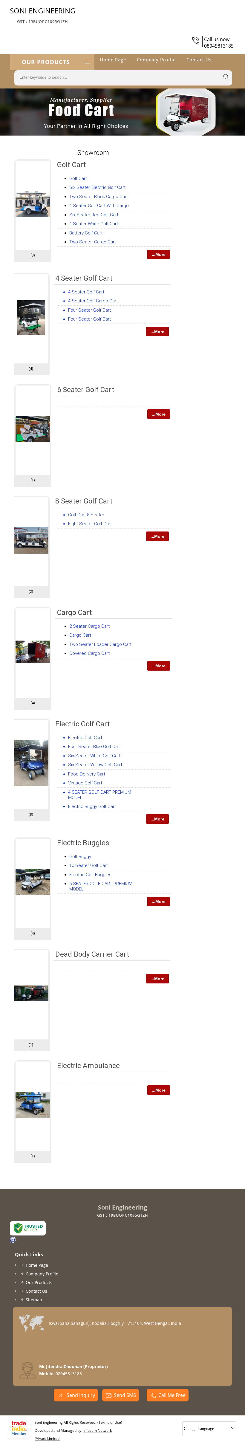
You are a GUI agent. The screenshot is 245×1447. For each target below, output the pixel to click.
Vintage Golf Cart (85, 783)
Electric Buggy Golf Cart (92, 806)
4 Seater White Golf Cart (93, 223)
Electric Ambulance (88, 1065)
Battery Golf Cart (85, 233)
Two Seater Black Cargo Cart (98, 196)
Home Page (113, 60)
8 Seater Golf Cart (83, 501)
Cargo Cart (74, 612)
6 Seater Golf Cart (85, 390)
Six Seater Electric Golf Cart (97, 187)
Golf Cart (71, 165)
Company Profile (156, 60)
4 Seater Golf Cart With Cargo (99, 205)
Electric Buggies (83, 843)
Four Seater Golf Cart (89, 310)
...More (159, 254)
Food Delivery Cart (86, 774)
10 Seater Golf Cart (88, 865)
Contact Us (199, 60)
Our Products (46, 62)
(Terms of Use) (109, 1422)
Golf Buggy (80, 856)
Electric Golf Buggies (90, 874)
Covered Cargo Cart (89, 653)
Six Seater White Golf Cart (94, 756)
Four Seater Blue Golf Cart (94, 746)
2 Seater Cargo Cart (89, 626)
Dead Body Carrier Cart (92, 954)
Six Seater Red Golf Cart (93, 214)
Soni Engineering (42, 15)
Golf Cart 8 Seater (86, 514)
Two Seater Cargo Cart (92, 242)
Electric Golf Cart (82, 724)
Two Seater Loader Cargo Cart (100, 644)
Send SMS (125, 1395)
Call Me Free (172, 1395)
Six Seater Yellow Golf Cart (95, 764)
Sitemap (34, 1300)
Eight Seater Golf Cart (90, 523)
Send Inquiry (80, 1395)
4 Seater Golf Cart (83, 278)
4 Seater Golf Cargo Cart (93, 301)
